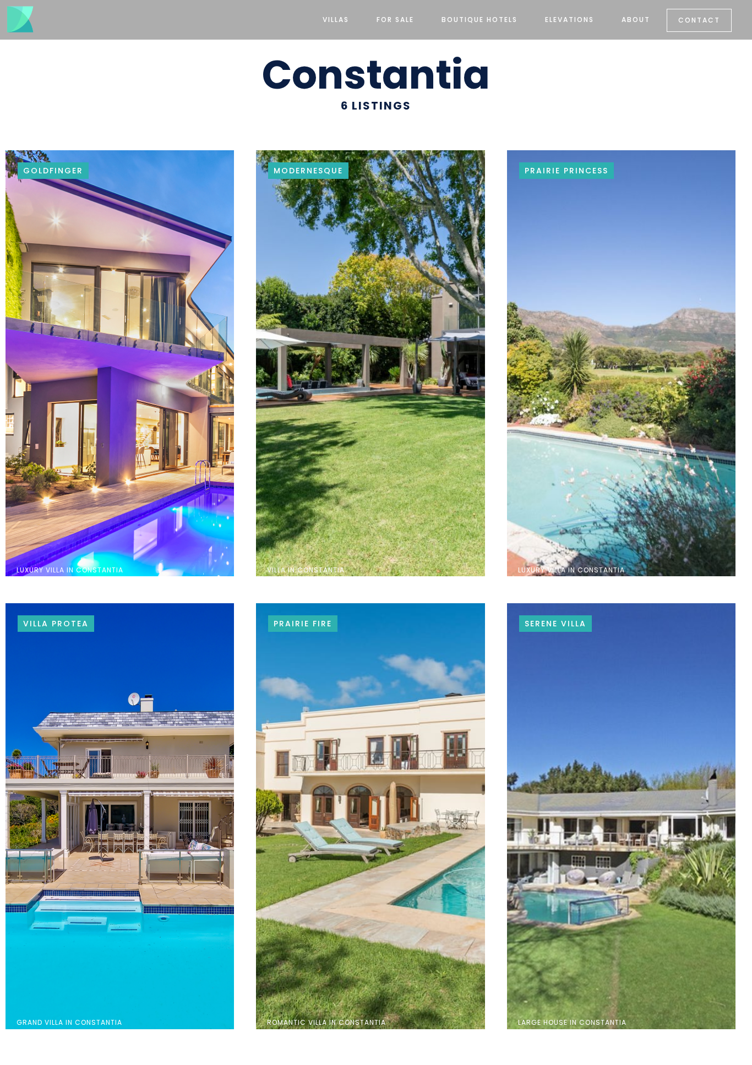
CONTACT (699, 20)
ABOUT (636, 19)
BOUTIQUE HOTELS (479, 19)
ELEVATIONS (569, 19)
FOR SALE (395, 19)
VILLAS (336, 19)
